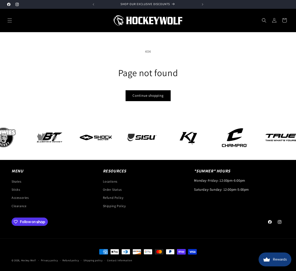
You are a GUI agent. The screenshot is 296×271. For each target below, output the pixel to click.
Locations (110, 181)
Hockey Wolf (28, 260)
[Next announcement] (202, 4)
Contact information (119, 260)
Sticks (16, 189)
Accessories (20, 198)
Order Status (112, 189)
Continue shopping (148, 95)
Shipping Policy (114, 206)
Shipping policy (93, 260)
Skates (17, 181)
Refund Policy (113, 198)
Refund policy (70, 260)
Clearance (19, 206)
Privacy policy (49, 260)
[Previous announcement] (93, 4)
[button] (10, 20)
